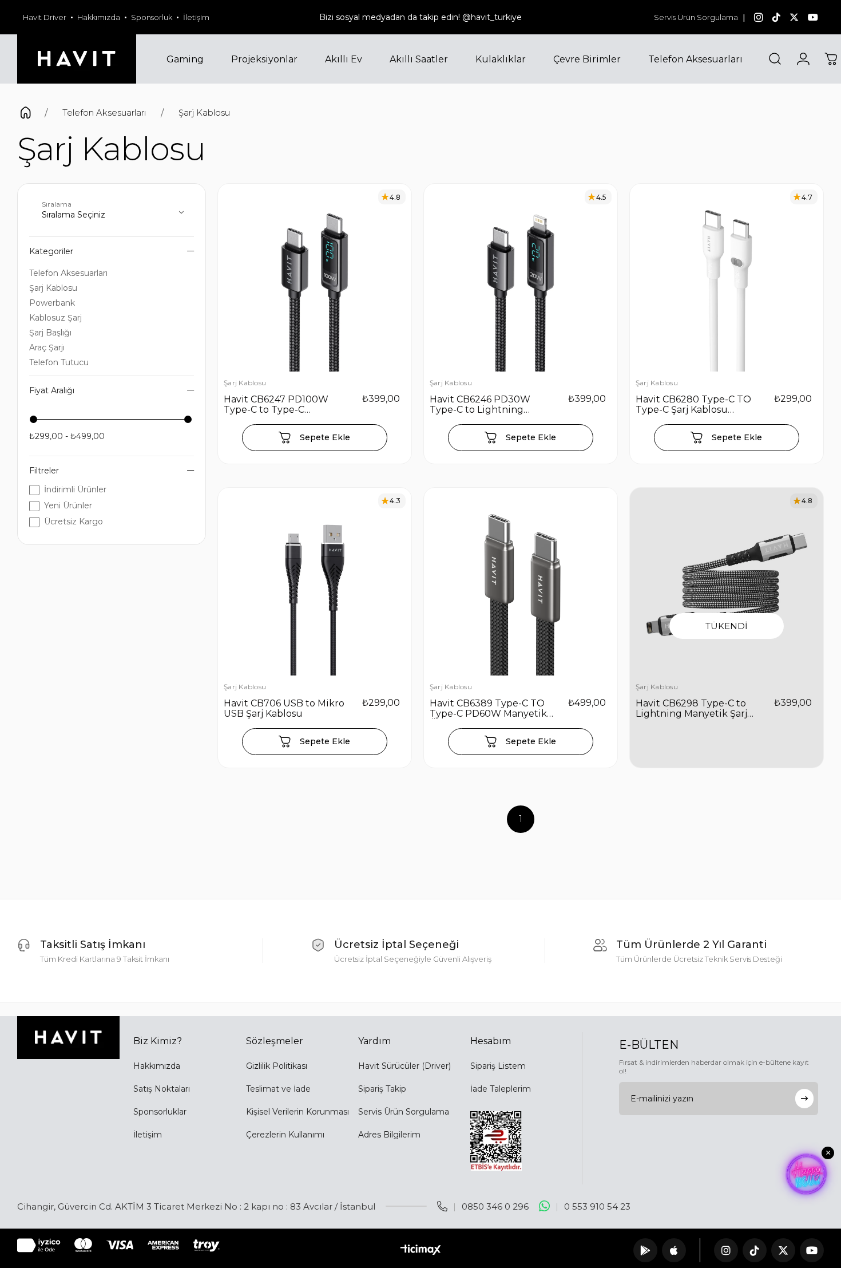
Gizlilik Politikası (276, 1066)
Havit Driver (44, 17)
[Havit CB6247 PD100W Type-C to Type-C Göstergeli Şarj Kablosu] (315, 280)
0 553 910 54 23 (597, 1206)
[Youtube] (812, 1250)
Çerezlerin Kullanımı (285, 1134)
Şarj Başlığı (50, 332)
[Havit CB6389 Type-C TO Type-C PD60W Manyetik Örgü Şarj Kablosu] (521, 584)
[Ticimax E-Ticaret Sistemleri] (420, 1251)
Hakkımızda (98, 17)
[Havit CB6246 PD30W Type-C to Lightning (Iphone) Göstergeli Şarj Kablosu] (521, 280)
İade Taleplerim (500, 1089)
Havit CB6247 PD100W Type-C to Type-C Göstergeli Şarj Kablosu (277, 404)
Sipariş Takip (382, 1089)
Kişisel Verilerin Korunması (297, 1112)
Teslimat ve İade (278, 1089)
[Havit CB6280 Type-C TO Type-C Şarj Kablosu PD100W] (727, 280)
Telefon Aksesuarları (68, 273)
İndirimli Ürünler (75, 489)
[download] (496, 1141)
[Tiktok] (755, 1250)
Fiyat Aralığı (51, 390)
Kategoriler (51, 251)
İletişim (196, 17)
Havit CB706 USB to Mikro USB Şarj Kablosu (284, 708)
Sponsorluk (151, 17)
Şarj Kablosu (53, 288)
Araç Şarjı (47, 347)
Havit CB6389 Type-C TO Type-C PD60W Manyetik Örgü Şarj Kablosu (488, 708)
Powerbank (52, 303)
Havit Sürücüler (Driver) (404, 1066)
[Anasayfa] (25, 114)
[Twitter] (783, 1250)
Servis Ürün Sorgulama (696, 17)
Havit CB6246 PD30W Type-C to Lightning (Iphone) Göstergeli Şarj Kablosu (484, 404)
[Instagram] (726, 1250)
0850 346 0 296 (495, 1206)
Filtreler (44, 470)
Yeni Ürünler (68, 505)
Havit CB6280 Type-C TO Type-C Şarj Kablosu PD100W (693, 404)
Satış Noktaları (161, 1089)
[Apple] (674, 1250)
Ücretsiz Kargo (73, 521)
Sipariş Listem (498, 1066)
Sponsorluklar (160, 1112)
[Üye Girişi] (803, 59)
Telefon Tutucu (59, 362)
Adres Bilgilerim (389, 1134)
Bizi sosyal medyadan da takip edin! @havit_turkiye (420, 17)
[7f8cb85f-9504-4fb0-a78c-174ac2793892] (68, 1037)
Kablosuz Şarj (55, 318)
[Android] (645, 1250)
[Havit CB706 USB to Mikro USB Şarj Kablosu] (315, 584)
